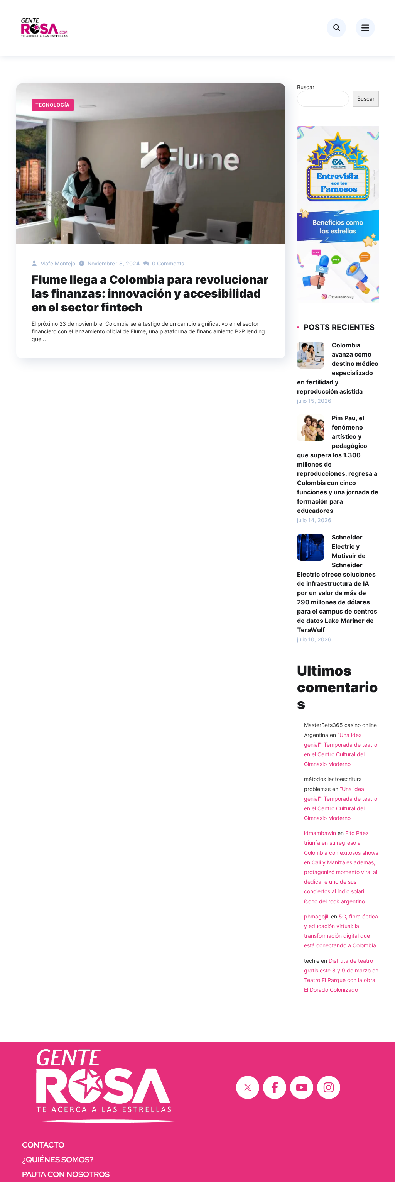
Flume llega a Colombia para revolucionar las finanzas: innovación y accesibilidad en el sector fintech (150, 293)
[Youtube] (301, 1087)
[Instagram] (328, 1087)
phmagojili (316, 916)
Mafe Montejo (57, 263)
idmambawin (320, 833)
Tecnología (52, 105)
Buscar (305, 87)
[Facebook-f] (274, 1087)
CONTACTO (43, 1145)
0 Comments (167, 263)
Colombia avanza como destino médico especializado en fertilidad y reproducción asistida (337, 368)
